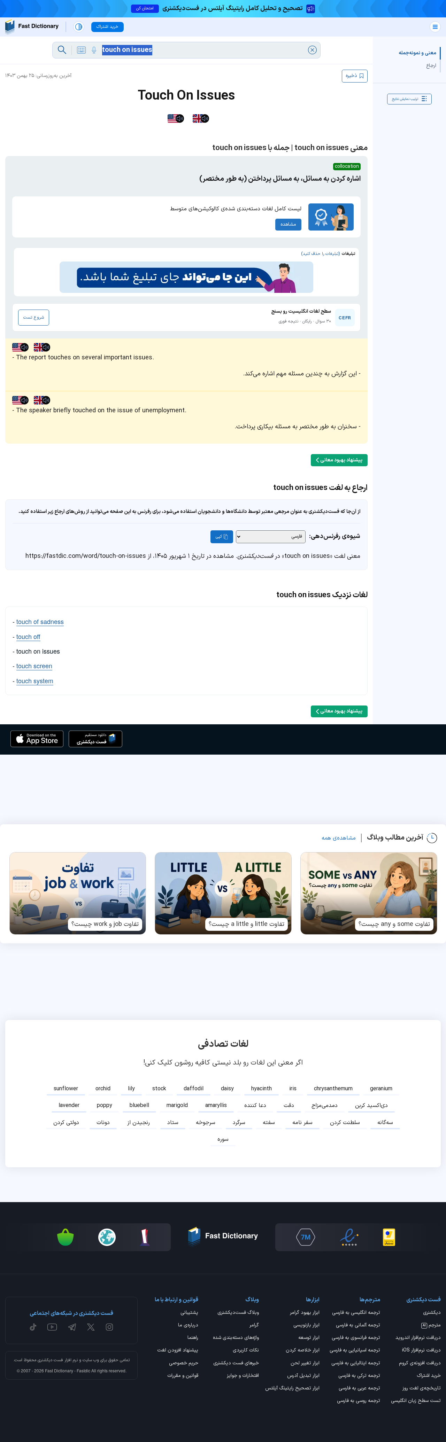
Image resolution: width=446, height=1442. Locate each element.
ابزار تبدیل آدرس (303, 1376)
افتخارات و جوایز (243, 1376)
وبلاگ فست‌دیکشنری (238, 1313)
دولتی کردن (66, 1122)
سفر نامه (302, 1122)
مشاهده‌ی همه (339, 838)
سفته (269, 1122)
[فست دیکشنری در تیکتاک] (33, 1327)
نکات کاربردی (246, 1351)
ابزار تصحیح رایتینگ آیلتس (292, 1389)
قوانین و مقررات (182, 1376)
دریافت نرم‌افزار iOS (421, 1351)
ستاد (172, 1122)
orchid (102, 1089)
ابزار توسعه (309, 1338)
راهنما (192, 1338)
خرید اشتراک (429, 1376)
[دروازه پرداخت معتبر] (389, 1237)
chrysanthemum (333, 1089)
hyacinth (261, 1089)
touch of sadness (40, 621)
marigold (177, 1105)
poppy (104, 1105)
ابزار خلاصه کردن (303, 1351)
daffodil (193, 1089)
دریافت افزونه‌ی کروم (420, 1364)
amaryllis (216, 1105)
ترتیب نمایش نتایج (405, 98)
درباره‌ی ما (188, 1326)
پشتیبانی (189, 1313)
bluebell (139, 1105)
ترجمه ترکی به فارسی (359, 1376)
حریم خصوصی (183, 1364)
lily (131, 1089)
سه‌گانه (385, 1122)
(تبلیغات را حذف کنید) (320, 254)
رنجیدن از (138, 1122)
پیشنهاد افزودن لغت (177, 1351)
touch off (28, 636)
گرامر (254, 1326)
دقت (289, 1105)
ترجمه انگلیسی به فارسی (356, 1313)
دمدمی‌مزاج (325, 1105)
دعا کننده (255, 1105)
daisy (227, 1089)
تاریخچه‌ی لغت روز (421, 1389)
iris (293, 1089)
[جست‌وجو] (62, 50)
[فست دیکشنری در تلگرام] (72, 1327)
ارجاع (431, 65)
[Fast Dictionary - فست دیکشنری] (32, 27)
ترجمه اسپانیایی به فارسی (355, 1351)
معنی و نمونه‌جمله (417, 53)
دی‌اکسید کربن (371, 1105)
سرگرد (239, 1122)
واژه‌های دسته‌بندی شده (236, 1338)
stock (159, 1089)
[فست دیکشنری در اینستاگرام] (109, 1327)
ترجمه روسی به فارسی (358, 1401)
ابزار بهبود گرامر (305, 1313)
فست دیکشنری (50, 1360)
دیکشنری (432, 1313)
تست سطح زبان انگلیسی (416, 1401)
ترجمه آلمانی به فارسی (358, 1326)
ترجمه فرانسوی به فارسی (356, 1338)
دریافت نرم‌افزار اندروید (418, 1338)
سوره (223, 1139)
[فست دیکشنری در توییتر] (91, 1327)
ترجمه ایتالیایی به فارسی (355, 1364)
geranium (381, 1089)
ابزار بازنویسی (306, 1326)
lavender (69, 1105)
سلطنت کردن (345, 1122)
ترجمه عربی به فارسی (359, 1389)
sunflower (66, 1089)
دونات (103, 1122)
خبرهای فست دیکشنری (236, 1364)
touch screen (34, 665)
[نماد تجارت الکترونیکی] (349, 1237)
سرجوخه (205, 1122)
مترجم (432, 1326)
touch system (34, 680)
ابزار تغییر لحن (305, 1364)
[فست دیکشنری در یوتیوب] (52, 1327)
